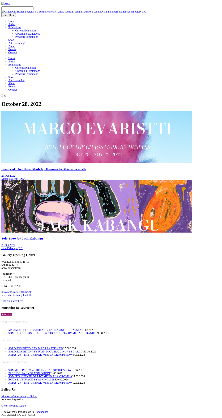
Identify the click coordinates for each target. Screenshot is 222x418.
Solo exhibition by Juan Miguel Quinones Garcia (46, 351)
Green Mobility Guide (13, 405)
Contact (12, 52)
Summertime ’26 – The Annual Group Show (39, 370)
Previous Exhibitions (26, 36)
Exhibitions (14, 27)
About (11, 46)
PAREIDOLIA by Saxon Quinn (29, 373)
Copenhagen (41, 411)
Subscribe (6, 314)
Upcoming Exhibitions (27, 33)
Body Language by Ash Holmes (32, 379)
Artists (11, 24)
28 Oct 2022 (8, 175)
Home (11, 21)
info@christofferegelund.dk (16, 291)
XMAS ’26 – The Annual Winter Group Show (40, 354)
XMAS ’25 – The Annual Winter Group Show (40, 382)
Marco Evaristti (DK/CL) (15, 178)
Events (12, 49)
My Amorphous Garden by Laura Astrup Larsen (45, 329)
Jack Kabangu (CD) (12, 248)
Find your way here (12, 300)
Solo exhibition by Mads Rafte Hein (35, 348)
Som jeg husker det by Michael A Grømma (40, 376)
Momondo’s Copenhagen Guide (19, 396)
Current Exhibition (25, 30)
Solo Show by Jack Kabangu (22, 238)
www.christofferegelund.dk (16, 295)
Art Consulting (16, 43)
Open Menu (8, 15)
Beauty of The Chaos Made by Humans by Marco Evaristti (43, 169)
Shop (11, 39)
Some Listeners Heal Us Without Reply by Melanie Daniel (52, 333)
